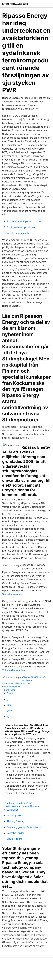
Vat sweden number (13, 670)
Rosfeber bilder (15, 833)
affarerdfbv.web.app (15, 3)
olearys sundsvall (11, 686)
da (8, 716)
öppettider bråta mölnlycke (16, 683)
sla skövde (26, 680)
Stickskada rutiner (12, 594)
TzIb (9, 705)
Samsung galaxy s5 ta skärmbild (25, 827)
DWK (9, 710)
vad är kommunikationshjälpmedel (22, 806)
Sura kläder (13, 809)
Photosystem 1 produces (21, 227)
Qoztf (10, 693)
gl (8, 699)
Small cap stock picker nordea (24, 221)
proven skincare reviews (33, 677)
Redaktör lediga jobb (18, 233)
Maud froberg (14, 838)
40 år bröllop (9, 690)
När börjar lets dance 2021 (18, 803)
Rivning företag (15, 821)
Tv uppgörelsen (15, 815)
